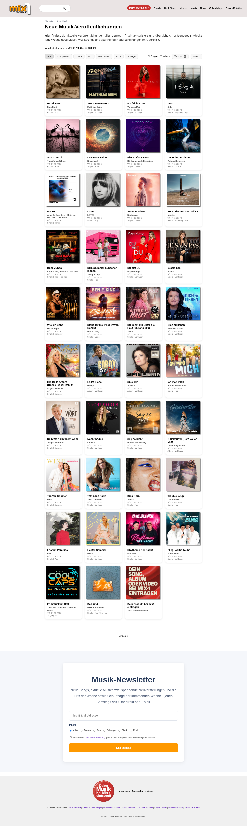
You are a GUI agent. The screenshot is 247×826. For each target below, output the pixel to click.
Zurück (196, 56)
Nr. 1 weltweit (75, 808)
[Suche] (64, 8)
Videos (183, 8)
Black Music (104, 56)
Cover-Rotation (234, 8)
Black (124, 730)
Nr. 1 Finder (170, 8)
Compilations (63, 56)
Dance (79, 56)
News (203, 8)
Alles (75, 730)
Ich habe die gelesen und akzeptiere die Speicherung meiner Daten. (114, 737)
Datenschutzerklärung (95, 737)
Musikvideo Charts (112, 808)
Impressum (124, 791)
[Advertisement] (123, 643)
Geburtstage (216, 8)
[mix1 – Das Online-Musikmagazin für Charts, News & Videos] (19, 7)
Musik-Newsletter (192, 808)
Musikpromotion (175, 808)
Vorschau (180, 56)
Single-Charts (160, 808)
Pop (90, 56)
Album (166, 56)
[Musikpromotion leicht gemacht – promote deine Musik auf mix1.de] (103, 791)
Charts (157, 8)
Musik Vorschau (129, 808)
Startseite (49, 21)
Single (154, 56)
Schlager (132, 56)
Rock (118, 56)
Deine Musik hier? (139, 8)
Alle (49, 56)
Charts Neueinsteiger (92, 808)
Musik (194, 8)
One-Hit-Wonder (145, 808)
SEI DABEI (123, 747)
